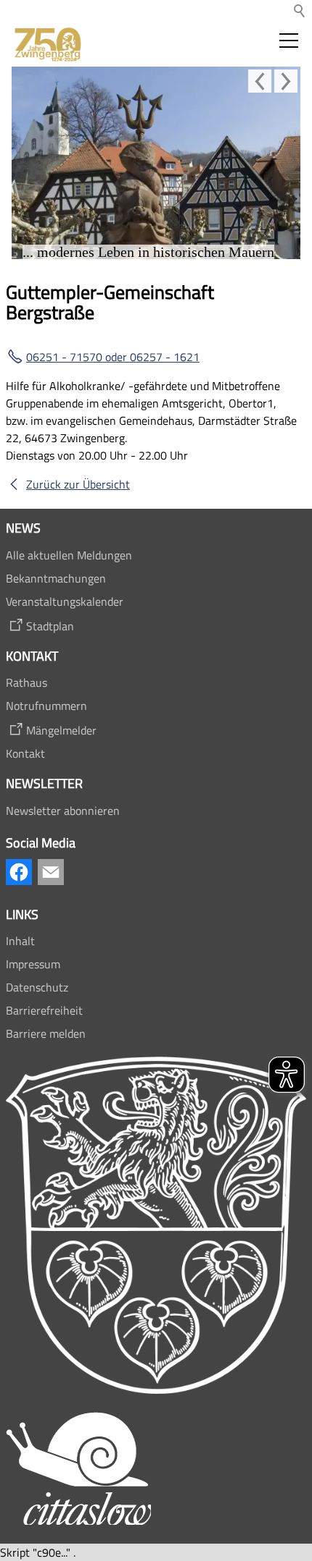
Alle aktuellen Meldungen (69, 555)
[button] (288, 40)
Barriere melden (46, 1033)
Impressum (33, 964)
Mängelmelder (61, 730)
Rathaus (26, 682)
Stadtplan (50, 626)
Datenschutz (37, 987)
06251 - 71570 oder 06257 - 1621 (113, 356)
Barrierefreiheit (44, 1010)
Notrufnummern (46, 705)
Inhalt (20, 940)
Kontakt (25, 753)
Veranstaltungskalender (64, 601)
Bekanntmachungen (56, 578)
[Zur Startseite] (46, 45)
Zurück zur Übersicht (78, 484)
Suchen (300, 11)
